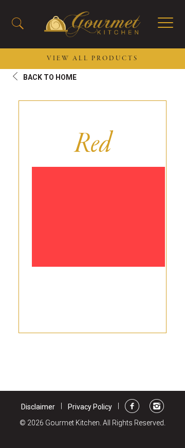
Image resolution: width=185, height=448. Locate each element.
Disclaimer (38, 407)
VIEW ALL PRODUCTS (92, 58)
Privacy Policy (90, 407)
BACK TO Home (50, 77)
